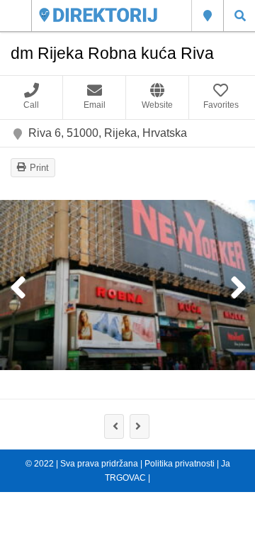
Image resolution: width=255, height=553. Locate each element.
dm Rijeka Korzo (114, 426)
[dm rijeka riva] (127, 285)
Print (39, 167)
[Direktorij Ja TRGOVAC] (98, 15)
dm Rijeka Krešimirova (139, 426)
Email (95, 105)
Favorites (221, 105)
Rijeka (207, 15)
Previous (17, 288)
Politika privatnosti (179, 464)
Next (237, 288)
